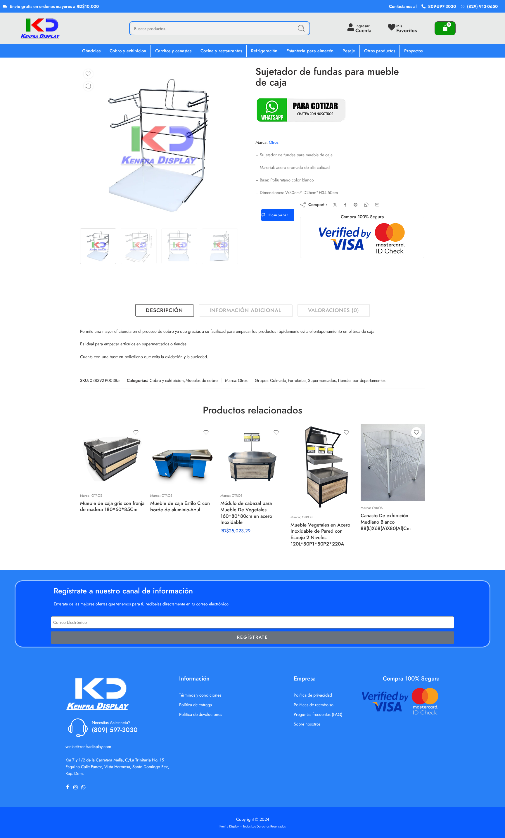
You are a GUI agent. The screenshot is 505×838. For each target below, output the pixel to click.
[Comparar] (88, 86)
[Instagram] (76, 787)
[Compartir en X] (335, 204)
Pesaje (349, 51)
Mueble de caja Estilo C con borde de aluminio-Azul (180, 506)
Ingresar (362, 26)
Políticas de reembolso (313, 705)
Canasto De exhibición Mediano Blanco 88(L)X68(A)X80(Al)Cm (386, 521)
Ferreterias (297, 380)
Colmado (278, 380)
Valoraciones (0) (333, 310)
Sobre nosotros (307, 724)
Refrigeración (264, 51)
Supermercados (322, 380)
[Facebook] (68, 787)
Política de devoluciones (200, 714)
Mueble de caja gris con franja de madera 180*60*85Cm (112, 506)
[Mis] (391, 27)
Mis (399, 26)
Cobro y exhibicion (128, 51)
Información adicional (245, 310)
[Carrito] (445, 28)
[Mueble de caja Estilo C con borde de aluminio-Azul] (182, 456)
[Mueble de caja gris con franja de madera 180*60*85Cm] (112, 456)
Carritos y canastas (173, 51)
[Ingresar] (350, 27)
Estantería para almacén (309, 51)
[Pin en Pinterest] (355, 204)
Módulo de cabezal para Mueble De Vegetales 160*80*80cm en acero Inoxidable (246, 513)
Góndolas (91, 51)
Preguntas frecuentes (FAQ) (318, 714)
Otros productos (379, 51)
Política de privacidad (313, 695)
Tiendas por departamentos (361, 380)
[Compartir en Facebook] (345, 204)
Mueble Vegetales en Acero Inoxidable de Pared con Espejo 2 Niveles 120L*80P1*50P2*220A (320, 534)
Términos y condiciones (200, 695)
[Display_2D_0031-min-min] (159, 145)
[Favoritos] (88, 74)
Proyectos (413, 51)
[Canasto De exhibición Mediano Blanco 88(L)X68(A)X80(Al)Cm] (393, 462)
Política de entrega (195, 705)
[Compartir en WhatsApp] (366, 204)
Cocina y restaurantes (221, 51)
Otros (274, 142)
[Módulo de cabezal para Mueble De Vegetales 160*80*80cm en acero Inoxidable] (252, 456)
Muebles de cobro (202, 380)
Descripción (164, 310)
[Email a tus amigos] (377, 204)
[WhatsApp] (84, 787)
